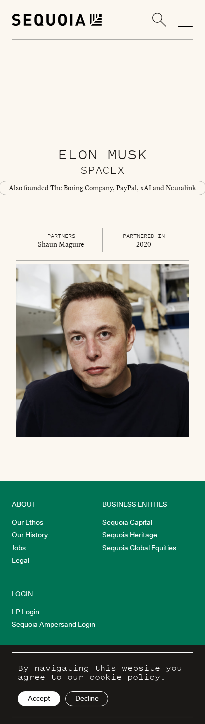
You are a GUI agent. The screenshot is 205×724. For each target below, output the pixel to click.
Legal (20, 560)
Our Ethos (27, 522)
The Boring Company (81, 188)
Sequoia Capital (127, 522)
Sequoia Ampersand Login (53, 624)
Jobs (19, 548)
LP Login (25, 612)
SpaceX (102, 169)
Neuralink (181, 188)
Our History (30, 535)
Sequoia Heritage (129, 535)
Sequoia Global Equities (139, 548)
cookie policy (124, 676)
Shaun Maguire (61, 244)
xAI (145, 188)
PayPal (126, 188)
